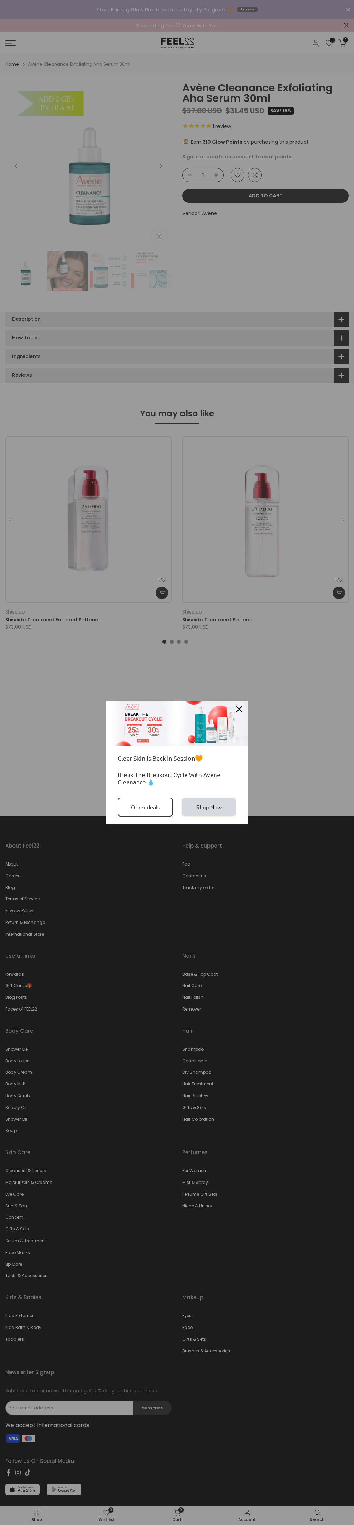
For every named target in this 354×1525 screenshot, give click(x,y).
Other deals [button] (145, 806)
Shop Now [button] (209, 806)
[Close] (239, 709)
